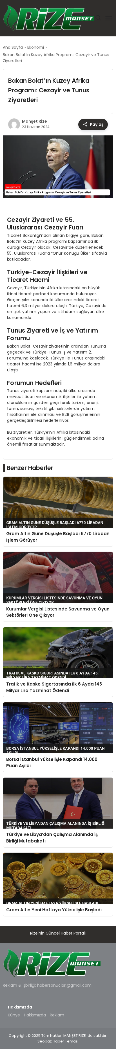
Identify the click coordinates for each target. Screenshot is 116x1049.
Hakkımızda (35, 1015)
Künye (14, 1015)
